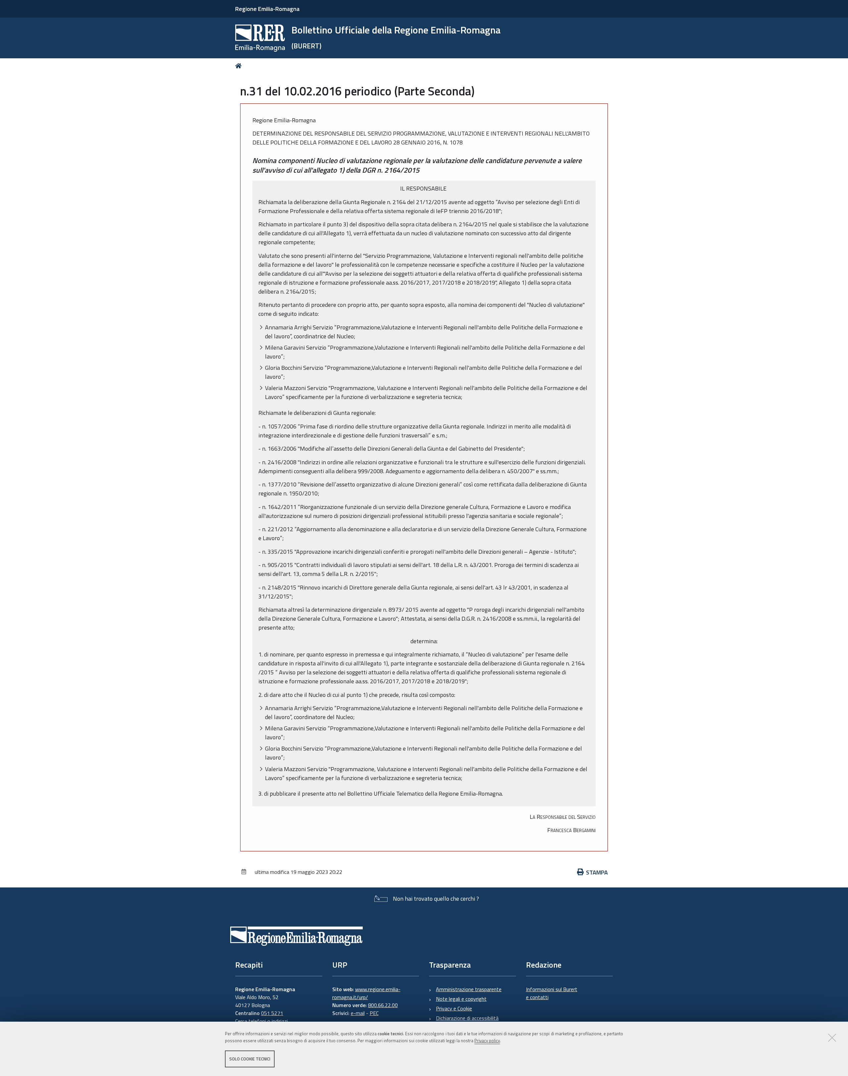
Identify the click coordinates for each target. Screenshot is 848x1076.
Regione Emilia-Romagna (267, 8)
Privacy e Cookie (454, 1008)
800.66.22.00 (383, 1005)
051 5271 (272, 1013)
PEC (374, 1013)
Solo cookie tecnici (249, 1058)
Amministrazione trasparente (469, 989)
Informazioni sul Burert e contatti (551, 993)
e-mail (358, 1013)
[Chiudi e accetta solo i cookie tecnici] (832, 1037)
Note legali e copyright (461, 999)
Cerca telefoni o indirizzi (261, 1021)
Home (239, 66)
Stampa (597, 872)
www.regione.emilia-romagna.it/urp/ (366, 993)
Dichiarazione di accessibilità (467, 1018)
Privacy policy (487, 1040)
